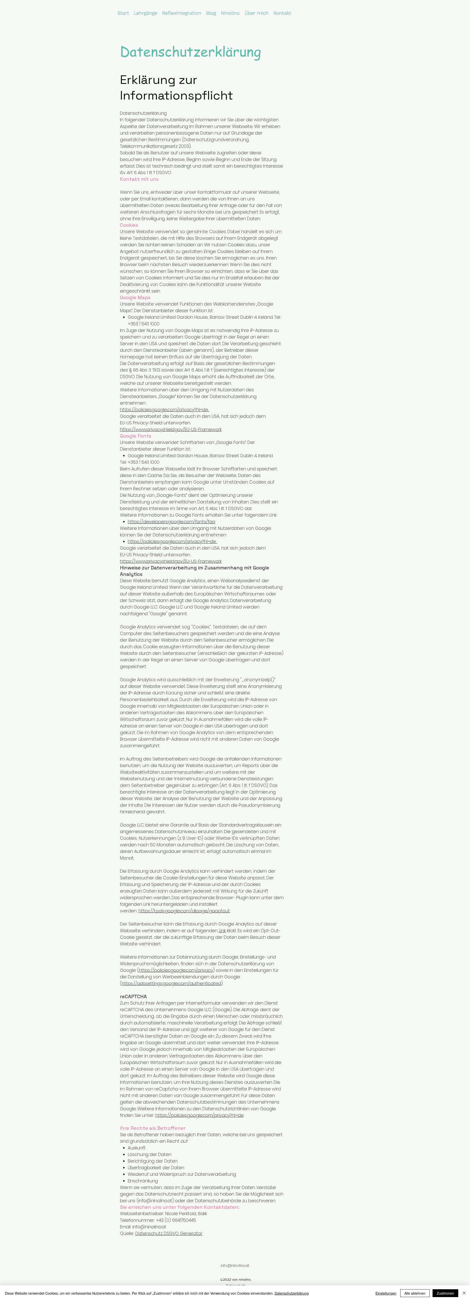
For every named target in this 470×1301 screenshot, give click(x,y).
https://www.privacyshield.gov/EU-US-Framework (171, 429)
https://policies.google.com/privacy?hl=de (164, 410)
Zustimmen (445, 1293)
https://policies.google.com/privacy (176, 970)
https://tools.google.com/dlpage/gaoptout (184, 911)
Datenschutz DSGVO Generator (168, 1233)
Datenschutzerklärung (292, 1293)
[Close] (464, 1293)
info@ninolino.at (155, 1201)
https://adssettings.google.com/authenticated (171, 983)
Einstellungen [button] (386, 1293)
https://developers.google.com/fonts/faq (171, 522)
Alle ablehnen (414, 1293)
